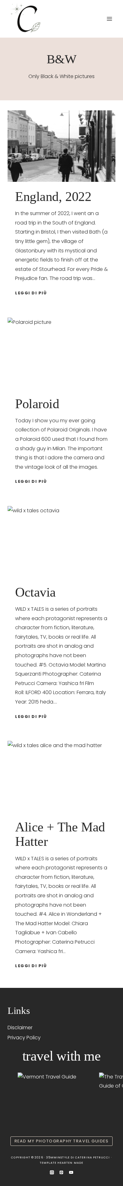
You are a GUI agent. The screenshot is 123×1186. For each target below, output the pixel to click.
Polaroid (37, 404)
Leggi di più (32, 293)
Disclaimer (20, 1027)
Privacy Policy (24, 1037)
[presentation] (61, 146)
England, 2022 (53, 196)
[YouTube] (71, 1172)
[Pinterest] (61, 1172)
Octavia (35, 592)
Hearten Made (70, 1163)
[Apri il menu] (109, 19)
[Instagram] (52, 1172)
